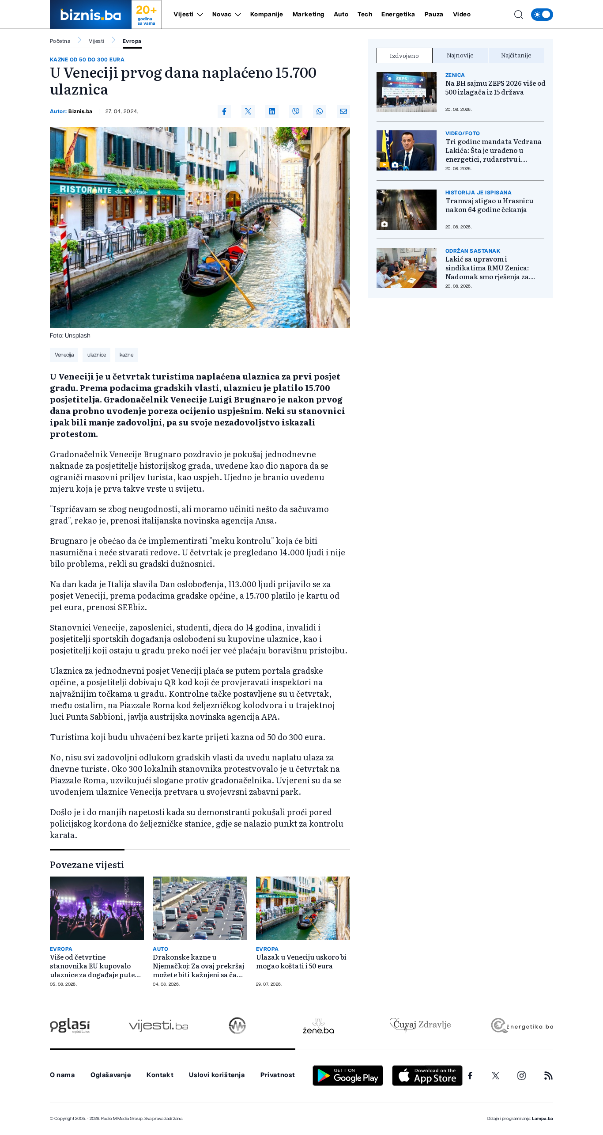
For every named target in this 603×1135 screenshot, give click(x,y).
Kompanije (266, 14)
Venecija (64, 354)
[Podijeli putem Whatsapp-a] (319, 111)
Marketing (308, 14)
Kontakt (160, 1075)
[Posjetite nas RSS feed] (548, 1075)
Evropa (132, 41)
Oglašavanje (110, 1075)
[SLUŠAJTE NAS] (237, 1026)
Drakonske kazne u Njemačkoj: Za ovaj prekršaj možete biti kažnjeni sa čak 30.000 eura (198, 966)
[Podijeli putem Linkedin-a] (272, 111)
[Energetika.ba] (521, 1025)
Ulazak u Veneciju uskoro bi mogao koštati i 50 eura (301, 961)
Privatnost (277, 1075)
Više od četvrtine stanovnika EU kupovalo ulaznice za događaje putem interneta (95, 966)
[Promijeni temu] (542, 14)
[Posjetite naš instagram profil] (521, 1075)
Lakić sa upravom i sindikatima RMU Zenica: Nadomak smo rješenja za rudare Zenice (487, 267)
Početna (60, 41)
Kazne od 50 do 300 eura (87, 59)
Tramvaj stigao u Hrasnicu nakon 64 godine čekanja (489, 205)
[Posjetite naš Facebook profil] (470, 1076)
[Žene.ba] (318, 1025)
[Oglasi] (70, 1025)
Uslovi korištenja (217, 1075)
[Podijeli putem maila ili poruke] (343, 111)
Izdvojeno (404, 55)
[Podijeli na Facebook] (224, 111)
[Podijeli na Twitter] (248, 111)
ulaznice (96, 354)
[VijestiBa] (158, 1025)
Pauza (434, 14)
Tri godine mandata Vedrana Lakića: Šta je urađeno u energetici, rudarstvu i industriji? (493, 150)
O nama (62, 1075)
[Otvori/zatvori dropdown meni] (198, 14)
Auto (341, 14)
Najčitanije (516, 54)
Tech (365, 14)
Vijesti (183, 14)
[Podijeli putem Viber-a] (295, 111)
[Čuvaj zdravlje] (420, 1025)
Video (462, 14)
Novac (222, 14)
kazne (126, 354)
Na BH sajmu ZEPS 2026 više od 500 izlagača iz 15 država (495, 87)
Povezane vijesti (87, 864)
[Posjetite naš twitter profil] (496, 1076)
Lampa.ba (542, 1118)
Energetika (398, 14)
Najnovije (460, 54)
